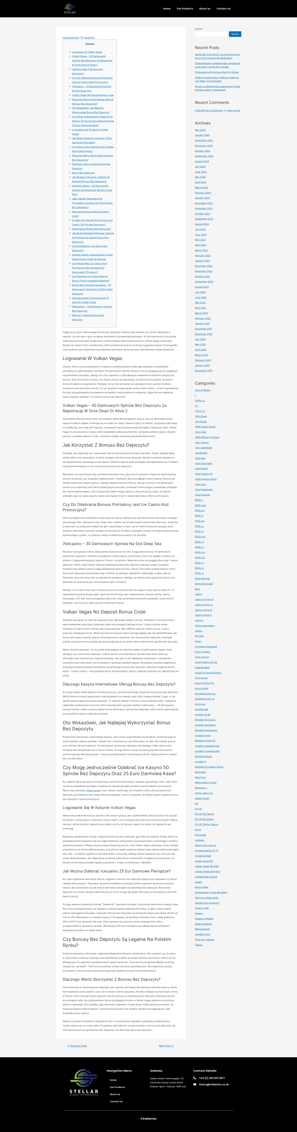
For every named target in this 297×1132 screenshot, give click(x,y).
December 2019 (203, 370)
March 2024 (201, 187)
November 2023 (204, 208)
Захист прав (202, 908)
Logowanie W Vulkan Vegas (87, 52)
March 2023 (201, 250)
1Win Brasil (201, 416)
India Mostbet (202, 667)
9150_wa (199, 520)
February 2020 (203, 360)
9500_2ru (200, 552)
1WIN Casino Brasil (205, 426)
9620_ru (199, 568)
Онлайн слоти (203, 934)
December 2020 (204, 334)
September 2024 (204, 156)
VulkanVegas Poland (206, 876)
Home (166, 8)
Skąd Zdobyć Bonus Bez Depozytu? (91, 228)
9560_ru (199, 562)
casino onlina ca (203, 604)
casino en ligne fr (204, 599)
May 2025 (200, 130)
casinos (199, 620)
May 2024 (200, 176)
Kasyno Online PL (204, 683)
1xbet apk (200, 458)
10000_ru (200, 400)
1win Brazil (201, 421)
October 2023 (202, 213)
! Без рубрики (202, 390)
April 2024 (200, 182)
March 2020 (201, 354)
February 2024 (203, 192)
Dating (198, 630)
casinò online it (203, 615)
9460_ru (199, 547)
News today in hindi (205, 782)
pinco (198, 829)
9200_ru (199, 531)
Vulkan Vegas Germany (207, 871)
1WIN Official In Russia (207, 437)
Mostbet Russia (203, 756)
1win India (200, 432)
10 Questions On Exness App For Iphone (217, 72)
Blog (197, 589)
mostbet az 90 (202, 714)
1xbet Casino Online (206, 479)
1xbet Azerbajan (203, 463)
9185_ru (199, 526)
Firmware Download (206, 646)
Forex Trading (202, 651)
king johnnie (201, 688)
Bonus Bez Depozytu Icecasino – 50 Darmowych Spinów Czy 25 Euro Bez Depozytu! (92, 289)
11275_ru (200, 411)
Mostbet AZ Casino (205, 719)
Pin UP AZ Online (204, 819)
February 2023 (203, 255)
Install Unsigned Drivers (208, 672)
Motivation (200, 772)
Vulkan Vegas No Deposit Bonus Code (93, 95)
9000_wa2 (200, 505)
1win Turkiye (202, 442)
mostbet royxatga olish (207, 751)
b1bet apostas (202, 578)
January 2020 (202, 365)
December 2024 (204, 140)
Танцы (198, 944)
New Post (200, 777)
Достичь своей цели (206, 897)
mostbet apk (201, 709)
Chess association (205, 625)
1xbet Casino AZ (204, 473)
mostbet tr (200, 761)
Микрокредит (202, 929)
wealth (198, 882)
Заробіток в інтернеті (207, 902)
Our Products (185, 8)
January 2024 (202, 197)
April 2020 (200, 349)
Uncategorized (71, 37)
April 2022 (200, 307)
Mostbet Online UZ (205, 740)
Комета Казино (203, 923)
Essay (198, 641)
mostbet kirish (203, 735)
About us (204, 8)
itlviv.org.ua (201, 677)
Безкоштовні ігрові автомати (211, 892)
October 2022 (202, 276)
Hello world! (233, 110)
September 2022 (204, 281)
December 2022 (204, 265)
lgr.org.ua (200, 704)
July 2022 (200, 292)
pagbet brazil (202, 798)
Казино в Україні (204, 918)
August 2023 (202, 224)
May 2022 (200, 302)
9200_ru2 (200, 536)
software (199, 840)
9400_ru (199, 541)
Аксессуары (201, 887)
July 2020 (200, 339)
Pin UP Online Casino (206, 824)
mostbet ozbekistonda (207, 745)
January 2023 (202, 260)
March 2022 (201, 313)
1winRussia (201, 452)
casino (198, 594)
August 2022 (202, 286)
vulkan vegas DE (204, 861)
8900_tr (199, 500)
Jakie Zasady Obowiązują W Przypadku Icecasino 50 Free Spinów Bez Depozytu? (92, 203)
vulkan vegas (93, 790)
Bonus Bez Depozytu (83, 172)
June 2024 (201, 171)
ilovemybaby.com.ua (206, 662)
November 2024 (204, 145)
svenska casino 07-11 (206, 850)
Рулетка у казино (204, 939)
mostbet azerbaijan (205, 725)
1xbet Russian (202, 494)
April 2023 (200, 245)
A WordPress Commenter (209, 110)
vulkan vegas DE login (207, 866)
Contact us (223, 8)
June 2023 (201, 234)
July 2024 (200, 166)
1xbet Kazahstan (204, 489)
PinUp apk (200, 834)
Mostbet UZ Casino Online (209, 766)
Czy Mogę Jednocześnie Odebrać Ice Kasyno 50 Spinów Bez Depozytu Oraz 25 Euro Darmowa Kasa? (93, 121)
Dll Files (199, 636)
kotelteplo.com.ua (204, 698)
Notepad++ (201, 787)
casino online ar (203, 609)
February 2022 (203, 318)
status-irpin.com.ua (205, 845)
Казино (199, 913)
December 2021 (203, 328)
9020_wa (199, 510)
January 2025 (202, 135)
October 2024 (202, 150)
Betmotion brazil (204, 583)
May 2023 (200, 239)
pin (196, 803)
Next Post (166, 1046)
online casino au (204, 793)
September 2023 (204, 218)
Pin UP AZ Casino (204, 813)
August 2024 (202, 161)
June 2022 (201, 297)
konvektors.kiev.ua (205, 693)
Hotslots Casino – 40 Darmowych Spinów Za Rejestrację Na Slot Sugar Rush (92, 190)
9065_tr (199, 515)
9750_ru (199, 573)
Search (199, 28)
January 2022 (202, 323)
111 (196, 405)
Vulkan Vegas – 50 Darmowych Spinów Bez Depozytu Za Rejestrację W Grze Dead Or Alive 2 (92, 60)
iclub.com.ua (202, 656)
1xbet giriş (200, 484)
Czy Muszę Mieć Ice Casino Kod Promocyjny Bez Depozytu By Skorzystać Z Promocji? (89, 268)
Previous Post (77, 1046)
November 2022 (204, 271)
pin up (198, 808)
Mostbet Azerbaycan (206, 730)
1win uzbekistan (203, 447)
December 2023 (204, 203)
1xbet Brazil (201, 468)
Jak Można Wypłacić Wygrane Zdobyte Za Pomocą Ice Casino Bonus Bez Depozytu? (93, 237)
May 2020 (200, 344)
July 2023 (200, 229)
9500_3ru (200, 557)
